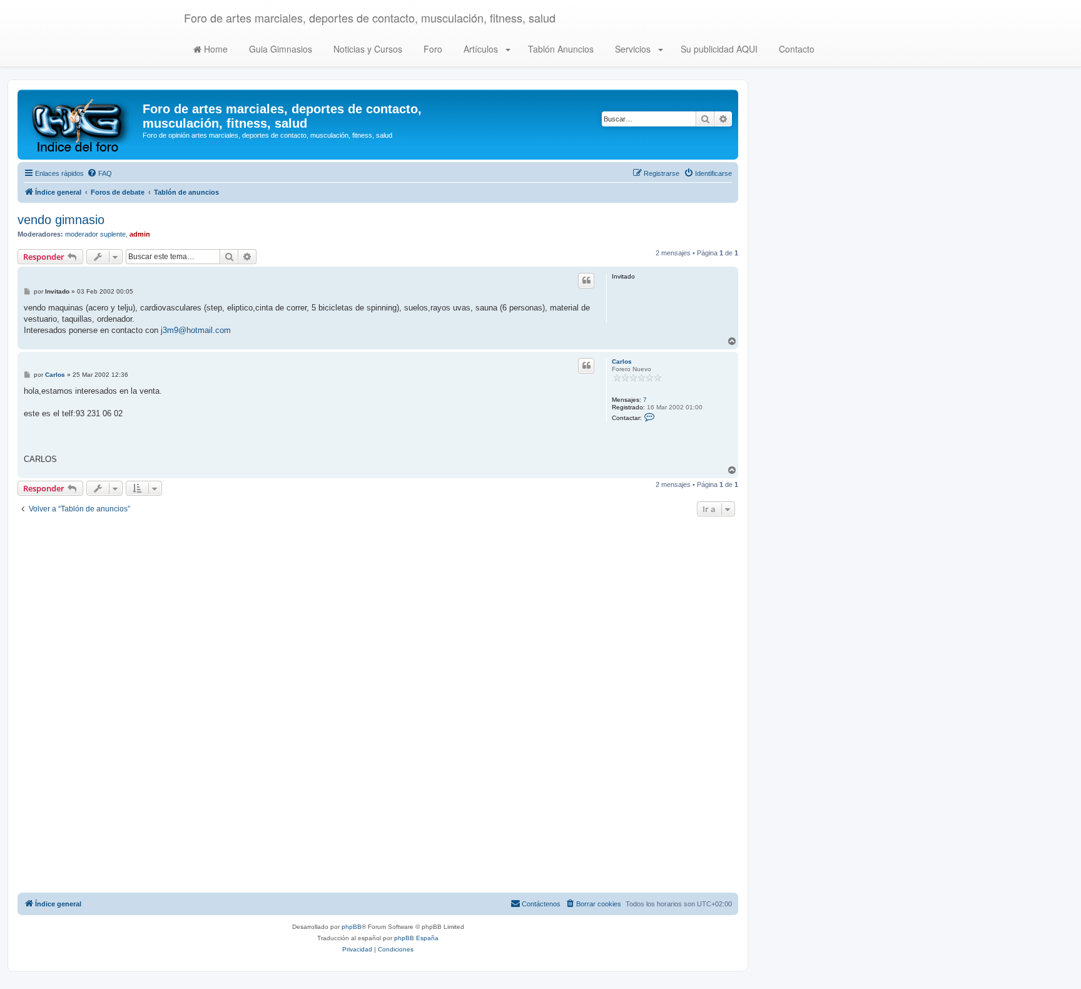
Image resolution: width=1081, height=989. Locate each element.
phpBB (352, 926)
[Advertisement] (378, 706)
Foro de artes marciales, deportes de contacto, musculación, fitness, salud (370, 17)
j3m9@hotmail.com (196, 330)
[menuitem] (99, 173)
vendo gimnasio (61, 220)
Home (214, 49)
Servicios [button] (632, 49)
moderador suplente (95, 234)
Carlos (622, 361)
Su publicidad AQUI (718, 49)
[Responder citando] (586, 280)
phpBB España (416, 938)
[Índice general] (82, 124)
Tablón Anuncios (559, 49)
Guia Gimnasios (279, 49)
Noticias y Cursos (366, 49)
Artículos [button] (480, 49)
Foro (431, 49)
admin (139, 234)
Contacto (795, 49)
